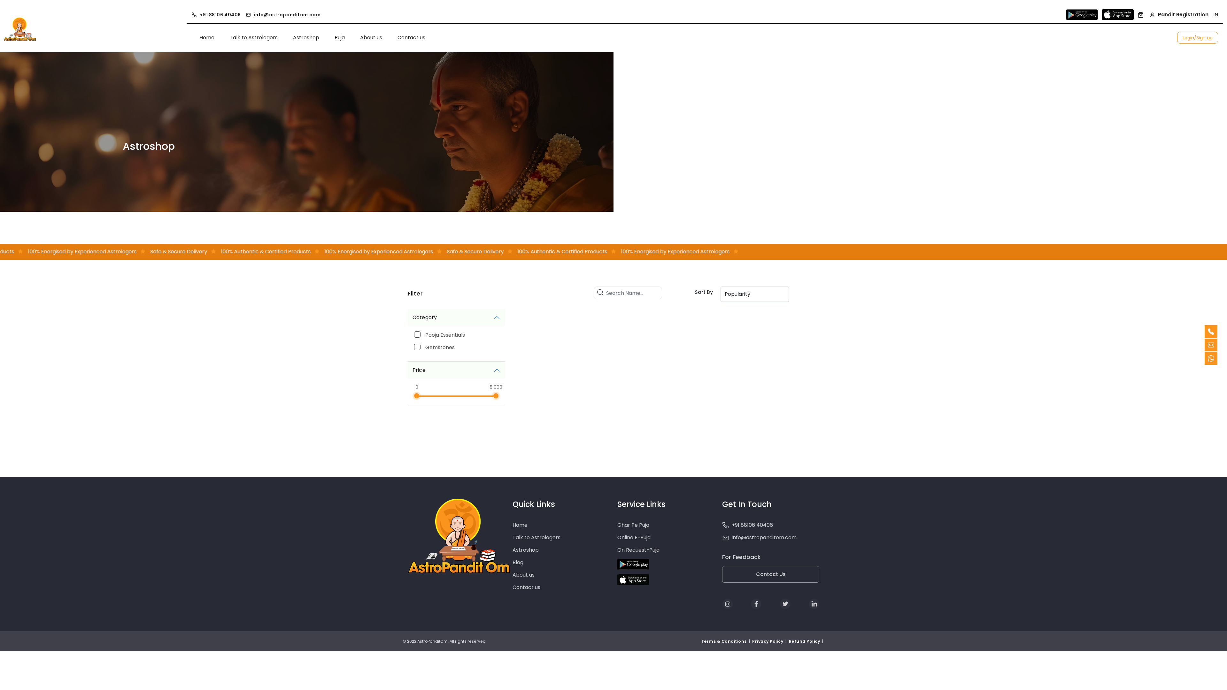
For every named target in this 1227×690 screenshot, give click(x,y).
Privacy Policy (767, 641)
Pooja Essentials (445, 335)
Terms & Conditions (724, 641)
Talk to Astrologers (254, 37)
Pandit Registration (1183, 14)
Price (419, 370)
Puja (340, 37)
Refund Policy (804, 641)
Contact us (411, 37)
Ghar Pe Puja (633, 525)
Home (206, 37)
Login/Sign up (1198, 37)
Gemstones (440, 347)
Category (425, 317)
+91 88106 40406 (220, 15)
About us (371, 37)
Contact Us (771, 574)
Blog (518, 562)
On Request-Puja (638, 550)
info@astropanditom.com (287, 15)
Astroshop (306, 37)
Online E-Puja (634, 537)
